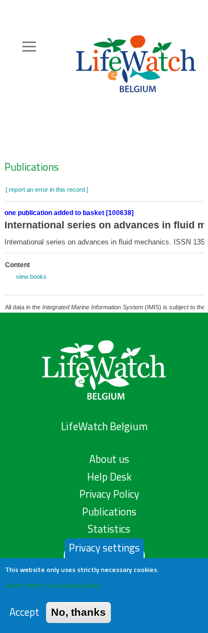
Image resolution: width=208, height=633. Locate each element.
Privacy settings (104, 547)
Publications (31, 167)
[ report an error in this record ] (47, 189)
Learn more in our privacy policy (53, 585)
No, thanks (78, 612)
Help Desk (109, 476)
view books (31, 276)
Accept (24, 612)
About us (109, 459)
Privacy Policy (109, 494)
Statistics (109, 529)
